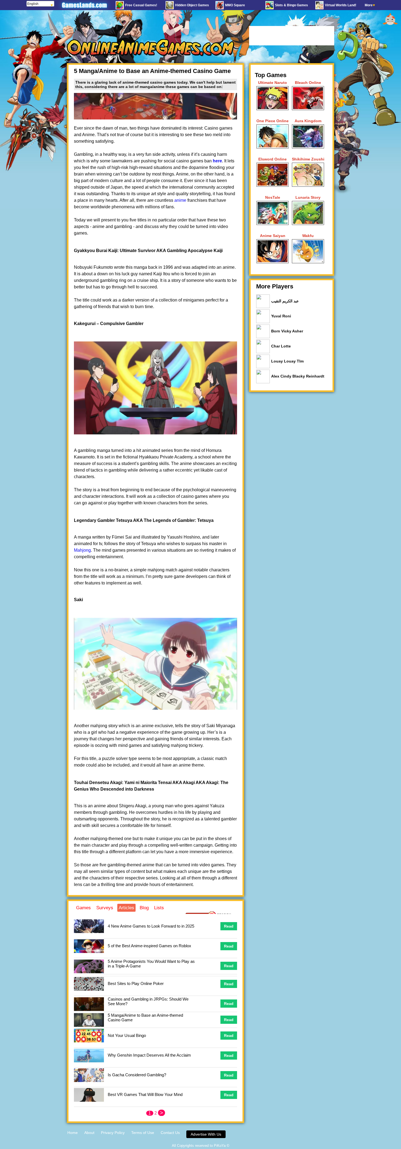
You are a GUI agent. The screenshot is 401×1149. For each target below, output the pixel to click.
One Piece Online (272, 121)
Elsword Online (272, 159)
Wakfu (308, 235)
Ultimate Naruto (272, 82)
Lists (159, 907)
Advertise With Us (206, 1134)
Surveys (104, 907)
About (89, 1132)
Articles (126, 907)
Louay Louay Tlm (287, 361)
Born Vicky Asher (287, 331)
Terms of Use (142, 1132)
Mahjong (82, 550)
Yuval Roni (281, 316)
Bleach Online (308, 82)
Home (72, 1132)
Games (83, 907)
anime (180, 200)
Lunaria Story (308, 197)
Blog (144, 907)
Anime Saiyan (272, 235)
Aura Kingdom (308, 121)
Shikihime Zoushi (308, 159)
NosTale (272, 197)
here (217, 161)
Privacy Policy (113, 1132)
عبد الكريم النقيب (285, 301)
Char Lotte (281, 346)
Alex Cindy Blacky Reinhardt (297, 376)
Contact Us (170, 1132)
